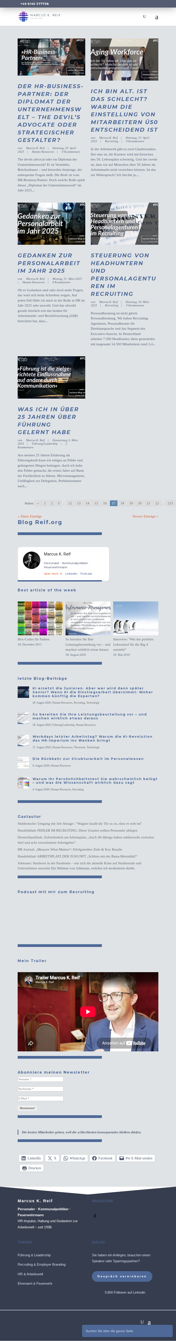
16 (105, 503)
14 (87, 503)
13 (79, 503)
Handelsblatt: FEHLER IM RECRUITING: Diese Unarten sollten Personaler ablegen (78, 830)
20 (140, 503)
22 (157, 503)
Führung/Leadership (45, 443)
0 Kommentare (71, 151)
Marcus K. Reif (35, 148)
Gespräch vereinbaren (122, 1276)
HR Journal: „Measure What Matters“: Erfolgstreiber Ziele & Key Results (70, 849)
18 (122, 503)
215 (170, 503)
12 (70, 503)
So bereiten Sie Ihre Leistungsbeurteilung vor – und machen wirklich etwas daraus (88, 644)
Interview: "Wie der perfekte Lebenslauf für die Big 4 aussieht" (133, 644)
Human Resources (43, 151)
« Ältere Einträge (30, 516)
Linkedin (139, 1292)
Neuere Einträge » (145, 516)
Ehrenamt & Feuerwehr (35, 1283)
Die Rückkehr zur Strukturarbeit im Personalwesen (88, 759)
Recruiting (111, 141)
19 (131, 503)
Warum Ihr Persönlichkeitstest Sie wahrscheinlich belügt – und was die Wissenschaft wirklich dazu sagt (95, 781)
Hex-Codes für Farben (34, 639)
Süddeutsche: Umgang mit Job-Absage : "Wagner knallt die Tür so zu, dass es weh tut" (80, 823)
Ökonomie (79, 747)
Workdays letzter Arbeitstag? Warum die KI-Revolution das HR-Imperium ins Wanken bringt (93, 738)
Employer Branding (51, 1264)
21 (148, 503)
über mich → (53, 573)
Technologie (92, 702)
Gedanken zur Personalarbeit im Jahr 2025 (49, 263)
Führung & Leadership (34, 1255)
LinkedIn (71, 573)
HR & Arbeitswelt (30, 1274)
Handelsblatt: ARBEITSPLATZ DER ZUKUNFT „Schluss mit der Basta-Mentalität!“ (77, 856)
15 (96, 503)
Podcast (86, 573)
